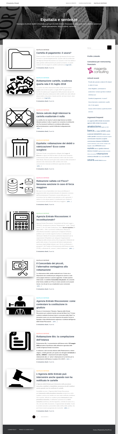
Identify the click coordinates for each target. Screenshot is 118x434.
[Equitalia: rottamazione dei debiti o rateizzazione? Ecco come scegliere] (20, 148)
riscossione (93, 154)
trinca (100, 156)
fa (51, 68)
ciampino (108, 134)
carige (98, 131)
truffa (103, 156)
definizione (98, 145)
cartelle (103, 131)
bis (95, 131)
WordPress (108, 430)
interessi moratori (92, 151)
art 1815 (107, 127)
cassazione (97, 134)
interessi (106, 148)
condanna (105, 141)
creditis (93, 145)
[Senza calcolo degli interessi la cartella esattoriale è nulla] (20, 117)
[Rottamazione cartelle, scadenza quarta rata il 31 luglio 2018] (20, 85)
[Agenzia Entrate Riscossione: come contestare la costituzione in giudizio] (20, 305)
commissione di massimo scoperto (104, 136)
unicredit (106, 156)
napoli (99, 151)
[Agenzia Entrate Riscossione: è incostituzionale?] (20, 221)
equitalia (90, 148)
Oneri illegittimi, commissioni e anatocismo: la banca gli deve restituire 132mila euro (99, 92)
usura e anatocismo (85, 3)
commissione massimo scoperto (97, 138)
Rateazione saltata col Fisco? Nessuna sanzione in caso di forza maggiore (55, 184)
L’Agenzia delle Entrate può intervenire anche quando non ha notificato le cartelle (54, 377)
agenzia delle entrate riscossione (100, 121)
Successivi (44, 416)
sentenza (90, 156)
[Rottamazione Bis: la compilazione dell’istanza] (20, 341)
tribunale (95, 156)
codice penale (91, 136)
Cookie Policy (12, 429)
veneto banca (98, 160)
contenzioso (93, 143)
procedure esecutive (105, 151)
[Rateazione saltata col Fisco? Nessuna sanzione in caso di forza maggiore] (20, 185)
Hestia (95, 430)
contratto (106, 143)
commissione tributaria (94, 141)
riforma (89, 154)
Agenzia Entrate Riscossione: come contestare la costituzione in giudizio (55, 304)
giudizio (101, 148)
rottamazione (102, 154)
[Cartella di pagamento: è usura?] (20, 59)
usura (90, 159)
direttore (104, 145)
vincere (104, 160)
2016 (88, 121)
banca (90, 130)
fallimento (96, 148)
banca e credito (71, 3)
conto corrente (100, 143)
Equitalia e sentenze (100, 3)
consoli (89, 143)
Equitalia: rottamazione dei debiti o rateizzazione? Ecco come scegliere (55, 146)
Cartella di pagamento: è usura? (53, 53)
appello (103, 127)
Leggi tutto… (69, 65)
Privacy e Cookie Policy (26, 429)
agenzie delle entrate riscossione (97, 123)
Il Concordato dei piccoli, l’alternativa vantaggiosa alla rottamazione (52, 266)
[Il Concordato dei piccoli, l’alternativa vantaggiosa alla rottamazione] (20, 268)
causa (104, 134)
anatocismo (94, 126)
